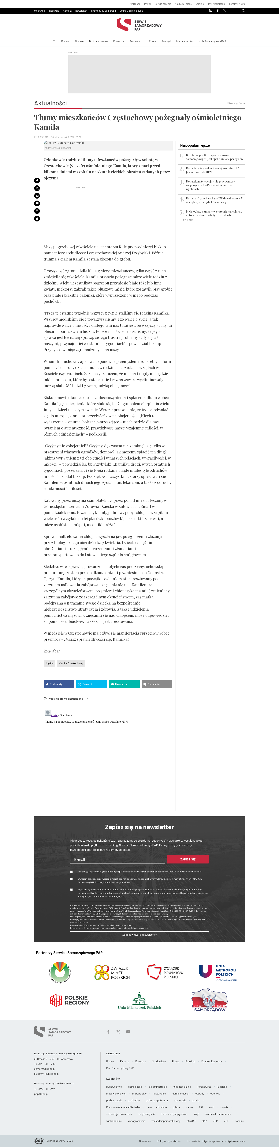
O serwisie (39, 10)
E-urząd (166, 41)
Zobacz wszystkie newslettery (139, 934)
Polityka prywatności (169, 1141)
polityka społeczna (157, 1100)
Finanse (79, 41)
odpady (199, 1093)
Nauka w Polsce (183, 3)
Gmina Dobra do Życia (131, 10)
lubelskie (222, 1086)
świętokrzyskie (146, 1114)
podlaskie (134, 1100)
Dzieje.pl (199, 3)
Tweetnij (87, 684)
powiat (196, 1100)
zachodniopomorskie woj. (165, 1120)
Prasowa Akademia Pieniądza (123, 1107)
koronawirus (204, 1086)
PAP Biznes (134, 3)
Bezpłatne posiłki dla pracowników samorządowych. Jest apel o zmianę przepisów (214, 157)
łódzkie (239, 1120)
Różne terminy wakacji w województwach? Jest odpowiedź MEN (212, 170)
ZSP (226, 1120)
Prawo (65, 41)
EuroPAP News (237, 3)
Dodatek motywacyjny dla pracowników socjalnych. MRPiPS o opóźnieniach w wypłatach (211, 185)
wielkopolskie (114, 1120)
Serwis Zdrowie (163, 3)
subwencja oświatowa (119, 1114)
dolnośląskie (135, 1086)
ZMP (204, 1120)
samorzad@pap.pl (44, 1068)
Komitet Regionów (211, 1061)
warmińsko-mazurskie (218, 1114)
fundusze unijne (182, 1086)
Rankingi (190, 1061)
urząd (196, 1114)
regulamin (93, 871)
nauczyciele (159, 1093)
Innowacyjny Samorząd (103, 10)
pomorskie (180, 1100)
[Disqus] (108, 756)
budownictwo (114, 1086)
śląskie (49, 663)
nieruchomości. (180, 1093)
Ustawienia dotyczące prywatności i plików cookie (216, 1141)
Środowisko (136, 41)
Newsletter (81, 10)
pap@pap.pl (41, 1093)
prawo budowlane (157, 1107)
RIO (201, 1107)
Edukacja (118, 41)
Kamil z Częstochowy (71, 663)
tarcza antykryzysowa (174, 1114)
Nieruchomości (184, 41)
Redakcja (54, 10)
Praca (152, 41)
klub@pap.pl (52, 1073)
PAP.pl (147, 3)
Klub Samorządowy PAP (212, 41)
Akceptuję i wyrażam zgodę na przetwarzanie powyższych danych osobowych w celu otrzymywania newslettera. (140, 871)
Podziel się (55, 684)
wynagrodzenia (136, 1120)
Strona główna (236, 103)
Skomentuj (153, 684)
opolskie (215, 1093)
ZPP (215, 1120)
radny (189, 1107)
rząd (211, 1107)
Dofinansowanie (98, 41)
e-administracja (158, 1086)
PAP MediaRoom (216, 3)
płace (176, 1107)
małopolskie (139, 1093)
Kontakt (67, 10)
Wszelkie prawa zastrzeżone (66, 698)
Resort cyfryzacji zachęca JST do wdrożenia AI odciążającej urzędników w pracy (214, 200)
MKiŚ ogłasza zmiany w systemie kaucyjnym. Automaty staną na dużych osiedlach (214, 213)
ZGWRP (191, 1120)
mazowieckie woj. (116, 1093)
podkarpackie (114, 1100)
